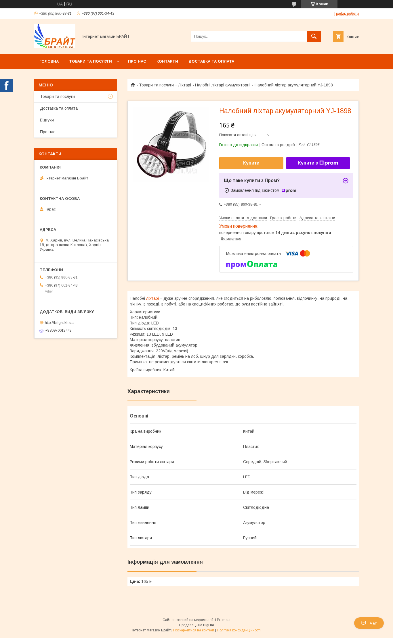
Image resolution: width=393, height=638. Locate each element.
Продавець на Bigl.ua (196, 625)
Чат (373, 623)
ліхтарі (152, 298)
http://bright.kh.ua (59, 322)
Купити (251, 163)
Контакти (167, 61)
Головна (49, 61)
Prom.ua (223, 620)
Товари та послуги (90, 61)
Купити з (308, 163)
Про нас (137, 61)
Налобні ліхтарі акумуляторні (222, 85)
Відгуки (47, 120)
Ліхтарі (184, 85)
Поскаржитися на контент (193, 630)
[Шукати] (314, 36)
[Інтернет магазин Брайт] (54, 46)
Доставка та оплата (211, 61)
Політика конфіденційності (239, 630)
